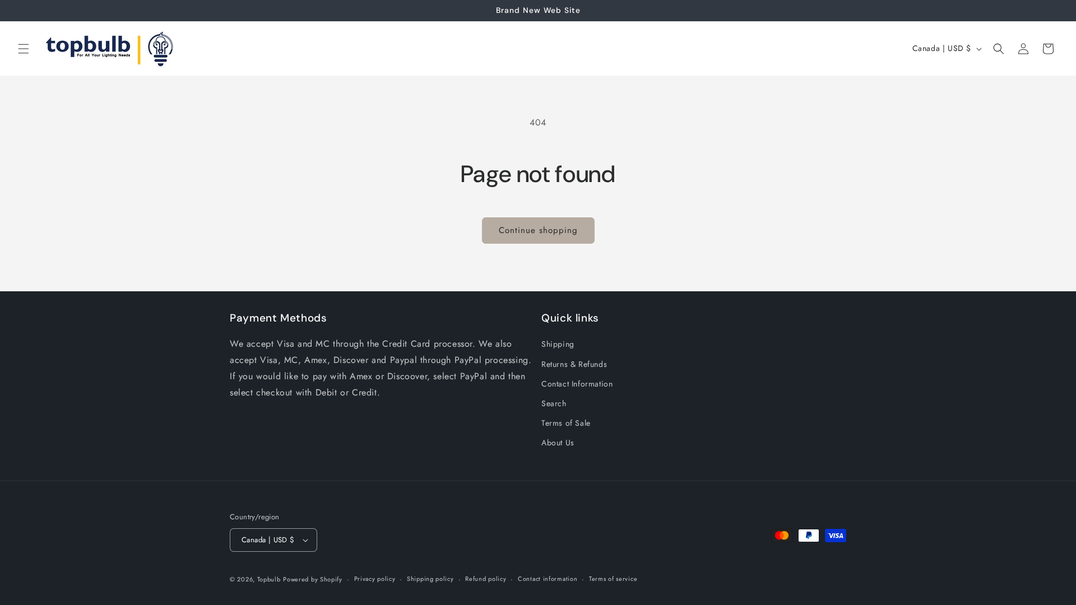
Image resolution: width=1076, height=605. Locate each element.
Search (554, 403)
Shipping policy (430, 578)
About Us (557, 442)
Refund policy (485, 578)
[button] (23, 48)
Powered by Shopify (312, 579)
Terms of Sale (566, 423)
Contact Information (577, 383)
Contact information (547, 578)
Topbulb (269, 579)
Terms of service (613, 578)
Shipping (557, 344)
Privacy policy (375, 578)
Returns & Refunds (574, 363)
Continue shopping (538, 230)
